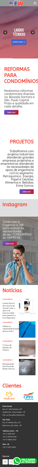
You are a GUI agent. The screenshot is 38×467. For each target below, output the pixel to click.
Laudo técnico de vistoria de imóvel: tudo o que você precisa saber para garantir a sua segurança (9, 310)
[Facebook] (5, 461)
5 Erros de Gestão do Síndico (7, 347)
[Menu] (35, 3)
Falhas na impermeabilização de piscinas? (11, 328)
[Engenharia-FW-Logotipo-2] (16, 3)
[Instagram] (11, 461)
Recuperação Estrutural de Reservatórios (9, 366)
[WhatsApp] (3, 3)
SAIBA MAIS (18, 42)
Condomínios (8, 299)
